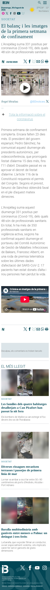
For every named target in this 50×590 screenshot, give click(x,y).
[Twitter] (25, 62)
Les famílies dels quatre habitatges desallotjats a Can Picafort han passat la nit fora (24, 407)
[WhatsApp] (42, 62)
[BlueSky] (23, 13)
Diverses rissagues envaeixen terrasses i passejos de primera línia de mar (21, 470)
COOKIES (4, 586)
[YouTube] (19, 13)
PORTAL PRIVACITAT (37, 586)
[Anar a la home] (3, 13)
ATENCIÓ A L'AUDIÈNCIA (15, 586)
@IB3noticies (37, 101)
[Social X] (7, 13)
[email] (38, 62)
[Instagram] (14, 13)
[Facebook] (10, 13)
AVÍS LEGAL (26, 586)
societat (8, 19)
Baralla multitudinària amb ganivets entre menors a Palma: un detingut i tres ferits (24, 533)
